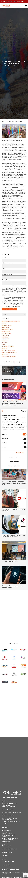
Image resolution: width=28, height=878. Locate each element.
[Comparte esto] (6, 362)
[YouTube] (5, 823)
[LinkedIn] (3, 823)
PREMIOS (4, 348)
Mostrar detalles (20, 452)
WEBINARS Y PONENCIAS (9, 356)
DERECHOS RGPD (6, 333)
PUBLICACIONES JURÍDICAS (9, 352)
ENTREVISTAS (5, 338)
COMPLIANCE (5, 327)
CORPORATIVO (6, 331)
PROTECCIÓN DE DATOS (8, 350)
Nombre (4, 257)
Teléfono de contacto (7, 263)
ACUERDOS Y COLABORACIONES (11, 321)
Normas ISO (5, 836)
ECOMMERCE (5, 336)
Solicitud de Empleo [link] (7, 852)
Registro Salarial (6, 841)
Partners (4, 859)
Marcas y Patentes (6, 845)
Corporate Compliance (7, 839)
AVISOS (4, 323)
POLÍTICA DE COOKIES (8, 346)
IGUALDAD (4, 342)
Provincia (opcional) (7, 274)
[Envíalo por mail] (3, 362)
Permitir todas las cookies (14, 457)
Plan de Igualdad (6, 832)
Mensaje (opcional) (6, 280)
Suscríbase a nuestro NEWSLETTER (11, 812)
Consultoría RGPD (6, 830)
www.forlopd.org (6, 865)
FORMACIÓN (5, 340)
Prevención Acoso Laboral (8, 835)
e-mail (3, 268)
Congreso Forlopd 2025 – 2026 (10, 561)
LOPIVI (3, 844)
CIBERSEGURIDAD (6, 325)
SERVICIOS (5, 354)
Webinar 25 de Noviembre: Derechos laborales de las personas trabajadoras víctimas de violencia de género (12, 403)
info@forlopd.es (9, 810)
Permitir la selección (14, 461)
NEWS (3, 344)
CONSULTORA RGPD (18, 121)
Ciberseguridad (5, 842)
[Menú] (26, 5)
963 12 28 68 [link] (13, 806)
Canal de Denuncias (7, 833)
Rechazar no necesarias (14, 466)
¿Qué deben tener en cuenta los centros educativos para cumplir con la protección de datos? (14, 483)
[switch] (24, 439)
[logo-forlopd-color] (5, 5)
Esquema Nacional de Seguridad (10, 838)
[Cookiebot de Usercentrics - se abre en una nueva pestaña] (20, 411)
